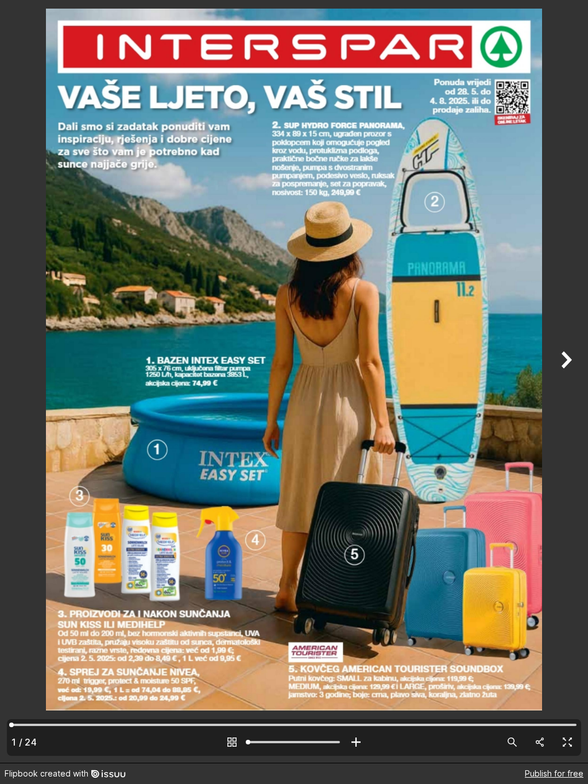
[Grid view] (231, 742)
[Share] (539, 742)
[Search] (512, 742)
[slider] (294, 742)
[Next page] (565, 381)
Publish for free (554, 773)
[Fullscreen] (567, 742)
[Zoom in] (356, 742)
